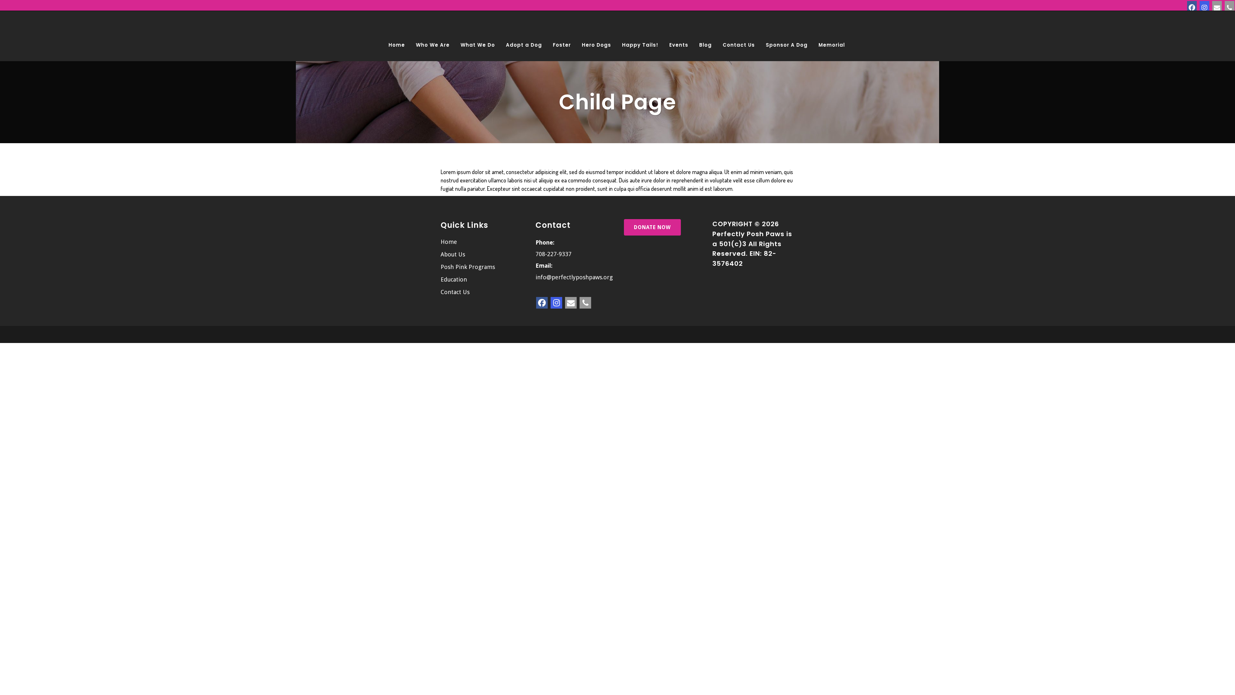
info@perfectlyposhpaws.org (574, 277)
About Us (453, 254)
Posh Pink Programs (468, 267)
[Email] (1217, 6)
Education (454, 279)
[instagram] (1204, 6)
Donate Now (652, 227)
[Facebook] (1192, 6)
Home (449, 241)
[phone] (1229, 6)
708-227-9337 (553, 254)
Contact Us (455, 292)
